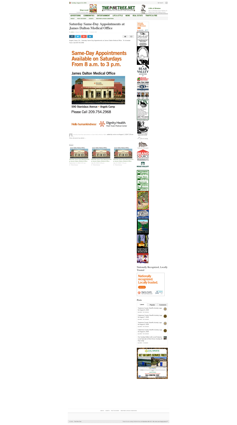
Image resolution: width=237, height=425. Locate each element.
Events (91, 18)
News (128, 15)
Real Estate (138, 15)
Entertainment (103, 15)
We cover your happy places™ (160, 421)
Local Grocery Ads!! (83, 12)
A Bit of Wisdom (154, 8)
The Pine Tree (77, 421)
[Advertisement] (152, 394)
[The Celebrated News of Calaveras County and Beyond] (118, 8)
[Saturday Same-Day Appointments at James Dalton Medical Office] (79, 152)
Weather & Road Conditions (105, 18)
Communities (88, 15)
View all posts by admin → (77, 138)
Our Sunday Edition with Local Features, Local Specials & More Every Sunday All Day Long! (150, 338)
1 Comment (145, 342)
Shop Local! (84, 10)
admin (72, 32)
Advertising (75, 15)
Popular (152, 305)
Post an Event (81, 18)
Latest (142, 304)
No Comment (146, 312)
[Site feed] (166, 3)
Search (161, 3)
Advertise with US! (147, 421)
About (73, 18)
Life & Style (118, 15)
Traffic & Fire (151, 15)
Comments (162, 305)
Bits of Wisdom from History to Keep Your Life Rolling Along (157, 11)
